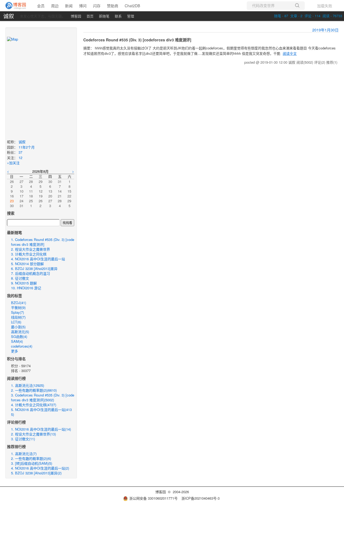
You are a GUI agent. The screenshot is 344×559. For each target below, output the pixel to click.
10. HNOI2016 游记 (26, 287)
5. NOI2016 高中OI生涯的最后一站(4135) (41, 412)
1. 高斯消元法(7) (24, 453)
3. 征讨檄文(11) (23, 438)
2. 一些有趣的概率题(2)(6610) (34, 390)
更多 (14, 351)
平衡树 (18, 307)
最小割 (18, 326)
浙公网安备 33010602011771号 (153, 498)
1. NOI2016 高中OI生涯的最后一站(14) (41, 429)
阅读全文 (290, 53)
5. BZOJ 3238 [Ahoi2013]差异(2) (36, 472)
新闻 (69, 5)
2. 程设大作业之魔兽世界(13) (33, 434)
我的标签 (14, 295)
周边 (55, 5)
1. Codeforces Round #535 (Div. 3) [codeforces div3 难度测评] (42, 242)
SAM (17, 341)
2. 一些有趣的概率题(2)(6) (31, 458)
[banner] (16, 5)
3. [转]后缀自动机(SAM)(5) (31, 463)
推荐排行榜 (16, 446)
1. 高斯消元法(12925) (27, 385)
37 (20, 152)
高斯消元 (20, 331)
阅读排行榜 (16, 378)
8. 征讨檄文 (20, 278)
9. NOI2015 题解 (24, 283)
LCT (16, 321)
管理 (130, 16)
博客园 (76, 16)
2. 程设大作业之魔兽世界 (30, 249)
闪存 (97, 5)
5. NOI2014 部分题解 (27, 263)
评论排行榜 (16, 422)
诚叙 (8, 16)
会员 (41, 5)
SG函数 (19, 336)
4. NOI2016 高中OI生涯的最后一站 (38, 258)
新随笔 (104, 16)
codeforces (21, 346)
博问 (83, 5)
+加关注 (13, 162)
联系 (118, 16)
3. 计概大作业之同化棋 (28, 254)
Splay (17, 312)
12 (20, 157)
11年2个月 (27, 147)
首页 (90, 16)
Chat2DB (132, 5)
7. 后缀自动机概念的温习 (30, 273)
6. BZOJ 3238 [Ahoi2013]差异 (34, 268)
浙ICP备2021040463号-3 (200, 498)
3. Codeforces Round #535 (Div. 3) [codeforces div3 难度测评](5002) (42, 397)
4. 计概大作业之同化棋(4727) (33, 404)
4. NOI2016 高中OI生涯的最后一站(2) (40, 468)
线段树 (18, 317)
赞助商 (112, 5)
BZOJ (18, 302)
